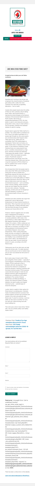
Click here (17, 35)
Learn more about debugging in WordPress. (17, 475)
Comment (7, 347)
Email (6, 373)
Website (7, 380)
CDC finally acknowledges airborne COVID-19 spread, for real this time (17, 326)
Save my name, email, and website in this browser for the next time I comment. (17, 388)
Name (6, 365)
